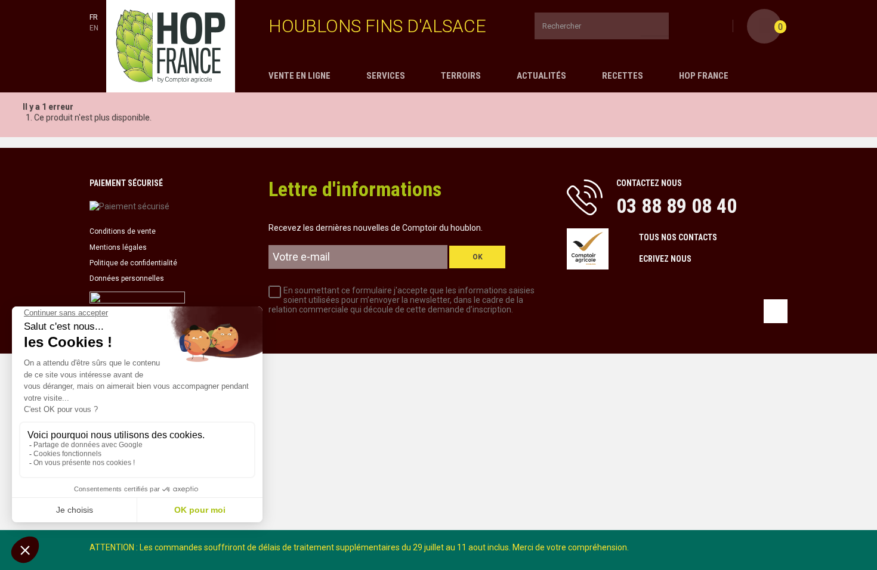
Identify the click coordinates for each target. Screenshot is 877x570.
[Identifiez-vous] (722, 27)
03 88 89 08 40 (676, 206)
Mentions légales (118, 247)
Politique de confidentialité (133, 263)
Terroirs (461, 75)
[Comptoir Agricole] (170, 46)
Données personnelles (126, 278)
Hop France (703, 75)
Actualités (541, 75)
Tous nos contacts (678, 237)
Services (385, 75)
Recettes (622, 75)
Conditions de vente (122, 231)
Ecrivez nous (665, 259)
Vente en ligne (299, 75)
